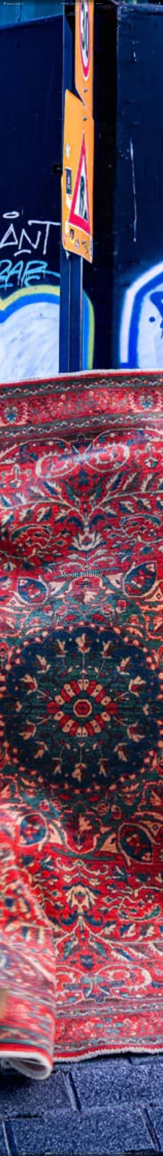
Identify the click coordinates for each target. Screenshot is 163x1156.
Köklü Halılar (89, 1153)
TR (150, 3)
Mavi (38, 1153)
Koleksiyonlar (78, 3)
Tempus (101, 1153)
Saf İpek (118, 1153)
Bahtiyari (47, 1153)
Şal (66, 1153)
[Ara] (147, 3)
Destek (99, 3)
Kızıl (109, 1153)
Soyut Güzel (128, 1153)
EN (152, 3)
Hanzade (57, 1153)
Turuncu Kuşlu (76, 1153)
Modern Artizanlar (27, 1153)
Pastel (138, 1153)
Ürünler (65, 3)
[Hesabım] (155, 3)
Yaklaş (81, 583)
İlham (90, 3)
